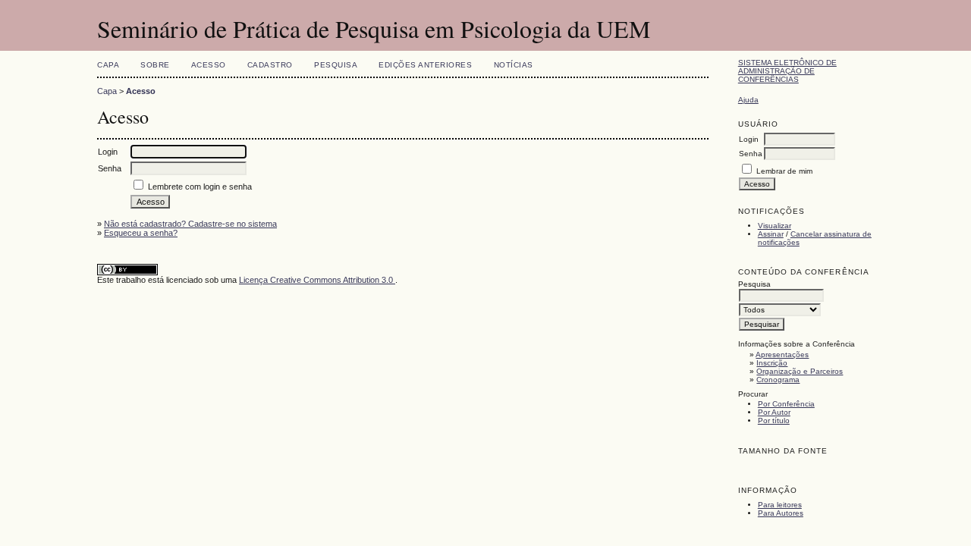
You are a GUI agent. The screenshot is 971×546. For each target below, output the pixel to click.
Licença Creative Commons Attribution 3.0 (317, 279)
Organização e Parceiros (799, 371)
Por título (774, 420)
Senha (750, 153)
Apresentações (782, 354)
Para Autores (780, 513)
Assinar (771, 234)
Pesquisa (335, 65)
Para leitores (780, 504)
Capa (108, 65)
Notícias (513, 65)
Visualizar (774, 225)
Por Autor (774, 412)
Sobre (155, 65)
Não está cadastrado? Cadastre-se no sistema (190, 223)
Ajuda (748, 100)
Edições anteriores (425, 65)
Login (749, 139)
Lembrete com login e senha (200, 186)
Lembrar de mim (784, 171)
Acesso (208, 65)
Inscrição (771, 363)
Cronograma (778, 379)
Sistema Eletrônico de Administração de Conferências (787, 70)
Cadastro (270, 65)
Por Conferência (786, 404)
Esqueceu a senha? (141, 232)
